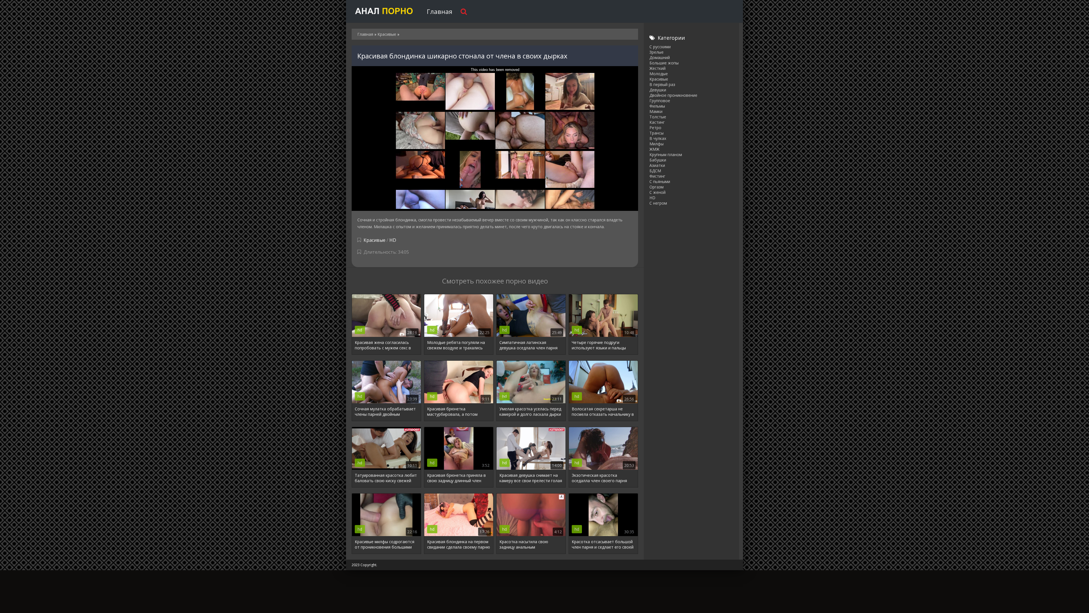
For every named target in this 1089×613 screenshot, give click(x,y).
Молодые (658, 73)
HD (392, 240)
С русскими (660, 46)
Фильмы (657, 106)
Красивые (374, 240)
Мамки (655, 111)
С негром (658, 203)
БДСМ (655, 170)
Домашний (659, 57)
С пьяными (659, 181)
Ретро (655, 127)
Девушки (657, 90)
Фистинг (657, 176)
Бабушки (657, 160)
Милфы (656, 143)
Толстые (657, 116)
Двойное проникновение (673, 95)
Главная (439, 11)
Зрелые (656, 52)
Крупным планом (665, 154)
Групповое (659, 100)
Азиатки (657, 165)
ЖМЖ (654, 149)
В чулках (657, 138)
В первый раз (662, 84)
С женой (657, 192)
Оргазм (656, 187)
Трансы (656, 133)
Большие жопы (664, 63)
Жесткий (657, 68)
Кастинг (657, 122)
